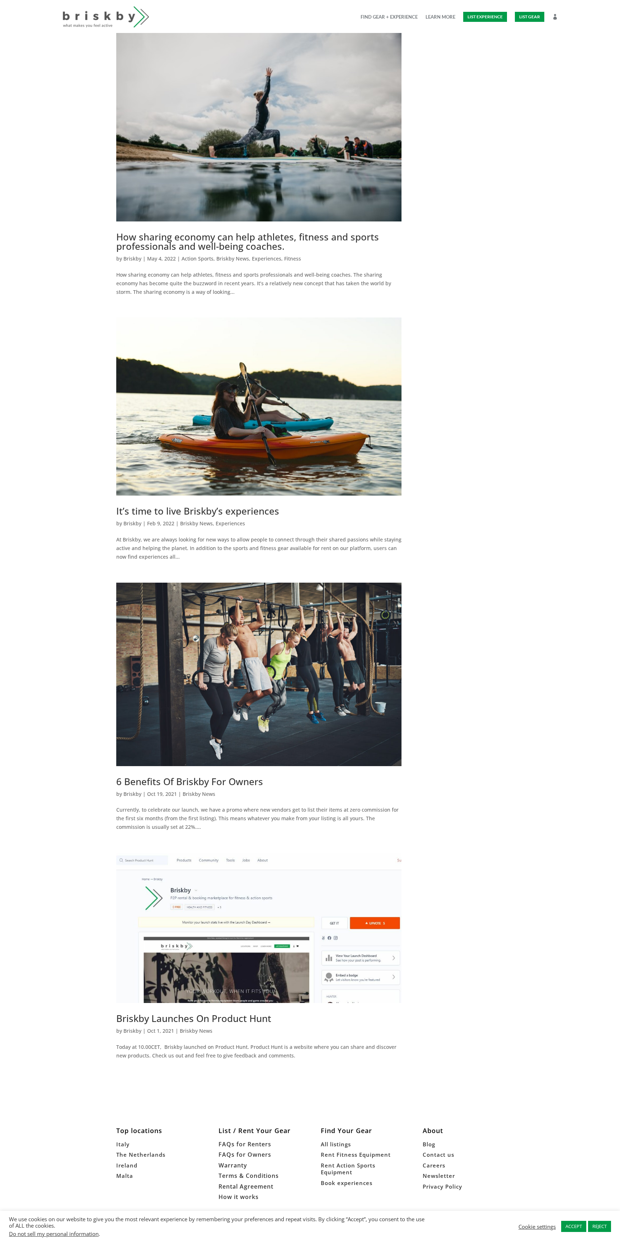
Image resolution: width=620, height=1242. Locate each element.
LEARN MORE (440, 17)
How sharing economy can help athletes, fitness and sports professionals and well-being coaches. (247, 241)
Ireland (126, 1165)
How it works (239, 1197)
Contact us (438, 1154)
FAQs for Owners (245, 1155)
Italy (123, 1144)
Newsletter (439, 1175)
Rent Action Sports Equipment (348, 1169)
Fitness (292, 258)
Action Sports (197, 258)
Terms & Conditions (249, 1176)
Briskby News (232, 258)
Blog (429, 1144)
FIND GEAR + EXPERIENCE (389, 17)
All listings (336, 1144)
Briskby (132, 258)
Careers (434, 1165)
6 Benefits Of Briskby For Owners (189, 781)
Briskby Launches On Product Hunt (193, 1018)
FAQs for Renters (245, 1144)
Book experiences (346, 1182)
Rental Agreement (246, 1186)
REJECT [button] (599, 1226)
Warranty (233, 1165)
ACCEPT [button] (573, 1226)
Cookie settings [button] (537, 1226)
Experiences (266, 258)
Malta (124, 1175)
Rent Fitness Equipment (356, 1154)
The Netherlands (140, 1154)
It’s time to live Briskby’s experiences (197, 511)
